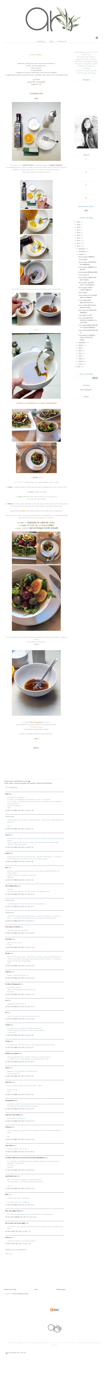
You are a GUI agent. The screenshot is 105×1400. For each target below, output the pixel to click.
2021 (78, 222)
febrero (81, 361)
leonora (7, 853)
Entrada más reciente (10, 1289)
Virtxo (7, 835)
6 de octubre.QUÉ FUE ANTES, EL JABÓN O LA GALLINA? (87, 320)
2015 (78, 235)
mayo (81, 353)
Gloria (7, 1068)
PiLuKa (7, 953)
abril (80, 356)
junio (80, 350)
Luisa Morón (9, 1145)
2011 (78, 246)
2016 (78, 232)
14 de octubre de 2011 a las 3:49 (19, 810)
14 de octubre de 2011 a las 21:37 (19, 1006)
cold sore (8, 1237)
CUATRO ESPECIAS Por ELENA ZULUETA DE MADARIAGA (25, 1158)
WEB (51, 41)
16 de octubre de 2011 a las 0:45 (19, 1094)
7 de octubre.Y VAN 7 (85, 315)
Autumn (11, 783)
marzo (81, 359)
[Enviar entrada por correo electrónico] (28, 781)
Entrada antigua (60, 1289)
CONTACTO (62, 41)
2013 (78, 240)
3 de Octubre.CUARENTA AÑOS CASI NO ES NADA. (86, 337)
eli (6, 1012)
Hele (6, 1194)
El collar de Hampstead (12, 984)
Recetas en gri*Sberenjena (44, 783)
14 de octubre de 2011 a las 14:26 (19, 978)
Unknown (8, 972)
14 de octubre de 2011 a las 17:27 (19, 994)
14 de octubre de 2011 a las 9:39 (19, 861)
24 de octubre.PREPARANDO (88, 272)
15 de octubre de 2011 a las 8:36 (19, 1035)
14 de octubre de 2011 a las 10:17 (19, 906)
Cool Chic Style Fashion (12, 1115)
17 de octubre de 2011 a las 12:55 (19, 1205)
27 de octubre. (83, 259)
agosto (81, 345)
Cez (6, 1000)
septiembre (82, 342)
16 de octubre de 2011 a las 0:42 (19, 1076)
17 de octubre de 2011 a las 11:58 (19, 1188)
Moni (7, 794)
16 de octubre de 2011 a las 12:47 (19, 1109)
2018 (78, 227)
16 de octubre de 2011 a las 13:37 (19, 1121)
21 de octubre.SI (83, 275)
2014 (78, 238)
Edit (37, 34)
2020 (78, 224)
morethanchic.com (11, 1176)
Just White (8, 939)
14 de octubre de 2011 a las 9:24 (19, 847)
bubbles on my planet (12, 1053)
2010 (78, 366)
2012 (78, 243)
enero (81, 364)
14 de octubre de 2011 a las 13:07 (19, 966)
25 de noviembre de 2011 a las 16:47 (20, 1217)
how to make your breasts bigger (15, 1223)
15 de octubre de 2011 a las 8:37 (19, 1047)
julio (80, 348)
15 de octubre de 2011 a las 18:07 (19, 1062)
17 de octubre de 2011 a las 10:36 (19, 1170)
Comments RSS (28, 34)
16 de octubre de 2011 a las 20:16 (19, 1151)
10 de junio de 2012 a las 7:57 (18, 1231)
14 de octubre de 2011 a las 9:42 (19, 880)
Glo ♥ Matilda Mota (11, 886)
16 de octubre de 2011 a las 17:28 (19, 1139)
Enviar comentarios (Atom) (20, 1293)
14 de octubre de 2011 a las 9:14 (19, 829)
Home (8, 34)
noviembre (82, 251)
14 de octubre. (35, 54)
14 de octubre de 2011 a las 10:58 (19, 933)
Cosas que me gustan (20, 783)
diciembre (82, 249)
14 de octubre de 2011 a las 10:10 (19, 894)
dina (6, 867)
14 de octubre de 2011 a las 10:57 (19, 921)
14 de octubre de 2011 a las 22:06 (19, 1019)
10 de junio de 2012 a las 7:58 (18, 1243)
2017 (78, 230)
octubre (81, 254)
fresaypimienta (9, 1100)
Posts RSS (16, 34)
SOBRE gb (41, 41)
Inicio (36, 1289)
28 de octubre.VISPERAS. (86, 257)
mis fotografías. (31, 783)
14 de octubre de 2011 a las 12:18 (19, 947)
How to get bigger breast (12, 1211)
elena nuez (8, 1082)
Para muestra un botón (12, 927)
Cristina (7, 1025)
